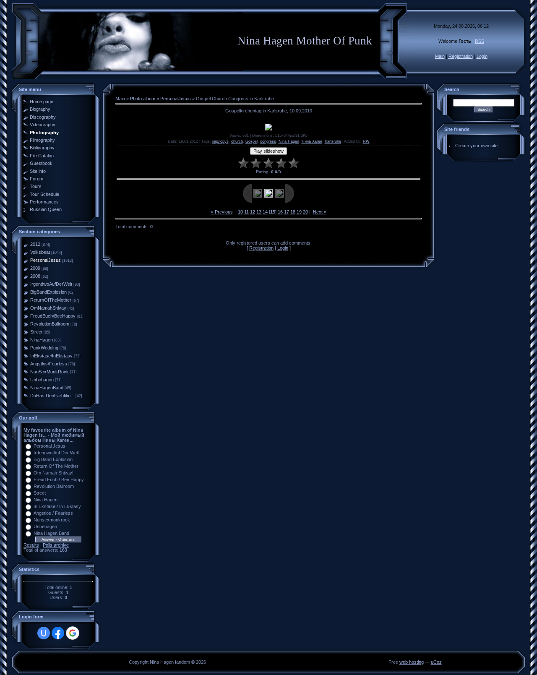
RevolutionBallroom (49, 323)
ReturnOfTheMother (50, 299)
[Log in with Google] (72, 633)
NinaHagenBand (46, 387)
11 (246, 211)
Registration (460, 56)
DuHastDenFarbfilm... (52, 395)
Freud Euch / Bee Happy (59, 479)
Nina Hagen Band (51, 533)
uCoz (436, 662)
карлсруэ (220, 141)
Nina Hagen (45, 499)
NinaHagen (41, 339)
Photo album (142, 98)
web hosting (411, 662)
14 (265, 211)
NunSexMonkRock (49, 371)
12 (252, 211)
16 (280, 211)
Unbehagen (42, 379)
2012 (35, 244)
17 (286, 211)
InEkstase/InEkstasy (51, 355)
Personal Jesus (49, 445)
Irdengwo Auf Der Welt (56, 452)
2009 (35, 268)
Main (440, 56)
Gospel (251, 141)
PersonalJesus (45, 260)
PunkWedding (44, 347)
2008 (35, 276)
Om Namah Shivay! (53, 472)
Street (36, 331)
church (237, 141)
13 (258, 211)
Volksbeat (40, 252)
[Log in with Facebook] (58, 633)
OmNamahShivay (48, 307)
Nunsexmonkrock (52, 519)
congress (268, 141)
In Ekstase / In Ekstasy (57, 506)
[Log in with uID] (43, 633)
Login (482, 56)
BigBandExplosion (48, 291)
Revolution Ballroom (54, 486)
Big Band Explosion (53, 459)
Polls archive (56, 544)
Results (31, 544)
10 (240, 211)
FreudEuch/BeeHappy (53, 315)
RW (366, 141)
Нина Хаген (312, 141)
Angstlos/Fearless (48, 363)
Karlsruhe (333, 141)
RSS (479, 41)
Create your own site (476, 145)
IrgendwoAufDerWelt (51, 284)
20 (305, 211)
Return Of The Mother (56, 466)
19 (299, 211)
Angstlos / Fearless (53, 513)
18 (292, 211)
